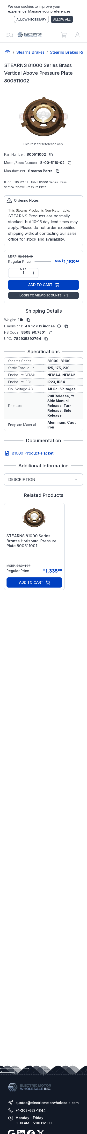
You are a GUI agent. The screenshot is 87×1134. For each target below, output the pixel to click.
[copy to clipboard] (51, 154)
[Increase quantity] (33, 273)
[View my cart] (64, 35)
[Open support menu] (9, 35)
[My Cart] (64, 35)
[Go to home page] (7, 52)
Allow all (62, 19)
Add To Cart (40, 284)
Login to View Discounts (41, 295)
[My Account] (77, 35)
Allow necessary (31, 19)
